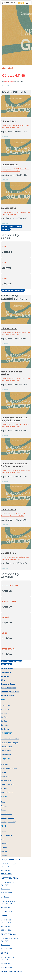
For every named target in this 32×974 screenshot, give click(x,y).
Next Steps (5, 709)
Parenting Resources (10, 692)
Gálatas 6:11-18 (13, 75)
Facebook (4, 971)
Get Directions (5, 870)
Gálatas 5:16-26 (9, 164)
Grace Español (5, 516)
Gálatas (22, 125)
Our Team (4, 717)
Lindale (5, 617)
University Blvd (9, 601)
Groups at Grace (8, 684)
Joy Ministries (5, 776)
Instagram (12, 971)
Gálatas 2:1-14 (8, 509)
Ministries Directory (7, 792)
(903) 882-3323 (6, 911)
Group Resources (8, 688)
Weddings (4, 843)
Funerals (4, 847)
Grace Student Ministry (9, 768)
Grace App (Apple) (7, 818)
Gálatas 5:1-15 (8, 208)
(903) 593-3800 (6, 874)
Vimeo (19, 971)
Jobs (2, 839)
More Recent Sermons (12, 291)
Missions (4, 788)
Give (21, 3)
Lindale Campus (6, 747)
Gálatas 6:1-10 (8, 121)
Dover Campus (6, 751)
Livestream (6, 672)
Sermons (5, 676)
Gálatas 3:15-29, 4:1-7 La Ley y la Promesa (14, 419)
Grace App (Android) (8, 822)
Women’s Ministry (7, 784)
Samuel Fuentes (9, 81)
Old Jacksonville (10, 585)
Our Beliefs (5, 713)
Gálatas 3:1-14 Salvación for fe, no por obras (14, 465)
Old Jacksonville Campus (10, 739)
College (3, 772)
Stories (3, 810)
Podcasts (4, 806)
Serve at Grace (7, 695)
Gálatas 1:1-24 (8, 553)
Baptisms (4, 851)
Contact (3, 832)
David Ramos (7, 125)
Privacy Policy (5, 855)
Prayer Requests (7, 835)
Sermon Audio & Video (13, 128)
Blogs (3, 802)
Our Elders (4, 721)
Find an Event (7, 669)
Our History (5, 725)
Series (4, 246)
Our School (5, 729)
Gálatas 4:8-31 (9, 328)
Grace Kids (4, 764)
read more (6, 85)
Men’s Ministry (6, 780)
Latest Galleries (6, 814)
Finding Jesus (5, 705)
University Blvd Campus (9, 743)
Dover (4, 633)
